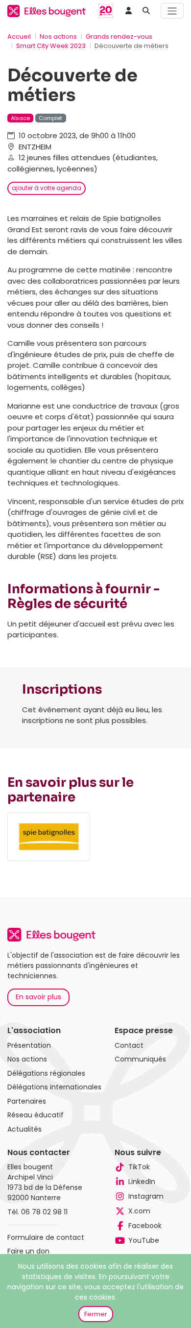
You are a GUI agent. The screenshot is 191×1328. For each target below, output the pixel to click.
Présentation (29, 1045)
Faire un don (28, 1251)
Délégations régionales (46, 1073)
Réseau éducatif (35, 1115)
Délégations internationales (54, 1087)
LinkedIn (141, 1181)
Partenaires (26, 1101)
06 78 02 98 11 (44, 1212)
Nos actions (58, 36)
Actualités (24, 1129)
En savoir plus (38, 997)
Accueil (19, 36)
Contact (129, 1045)
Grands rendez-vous (119, 36)
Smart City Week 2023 (51, 45)
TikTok (139, 1167)
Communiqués (140, 1059)
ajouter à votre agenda (46, 188)
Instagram (146, 1196)
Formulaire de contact (45, 1237)
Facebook (145, 1226)
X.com (139, 1211)
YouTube (143, 1240)
